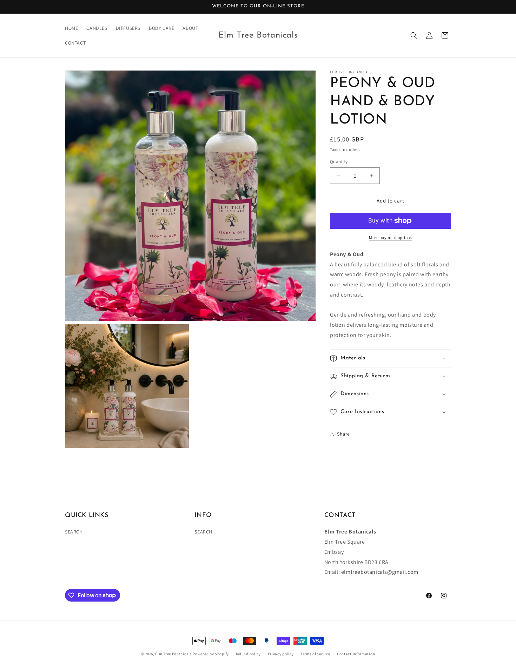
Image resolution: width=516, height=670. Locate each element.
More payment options (390, 237)
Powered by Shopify (211, 653)
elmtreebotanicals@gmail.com (379, 572)
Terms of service (315, 653)
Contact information (356, 653)
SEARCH (74, 532)
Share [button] (343, 434)
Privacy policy (281, 653)
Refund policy (248, 653)
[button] (414, 35)
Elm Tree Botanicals (173, 653)
